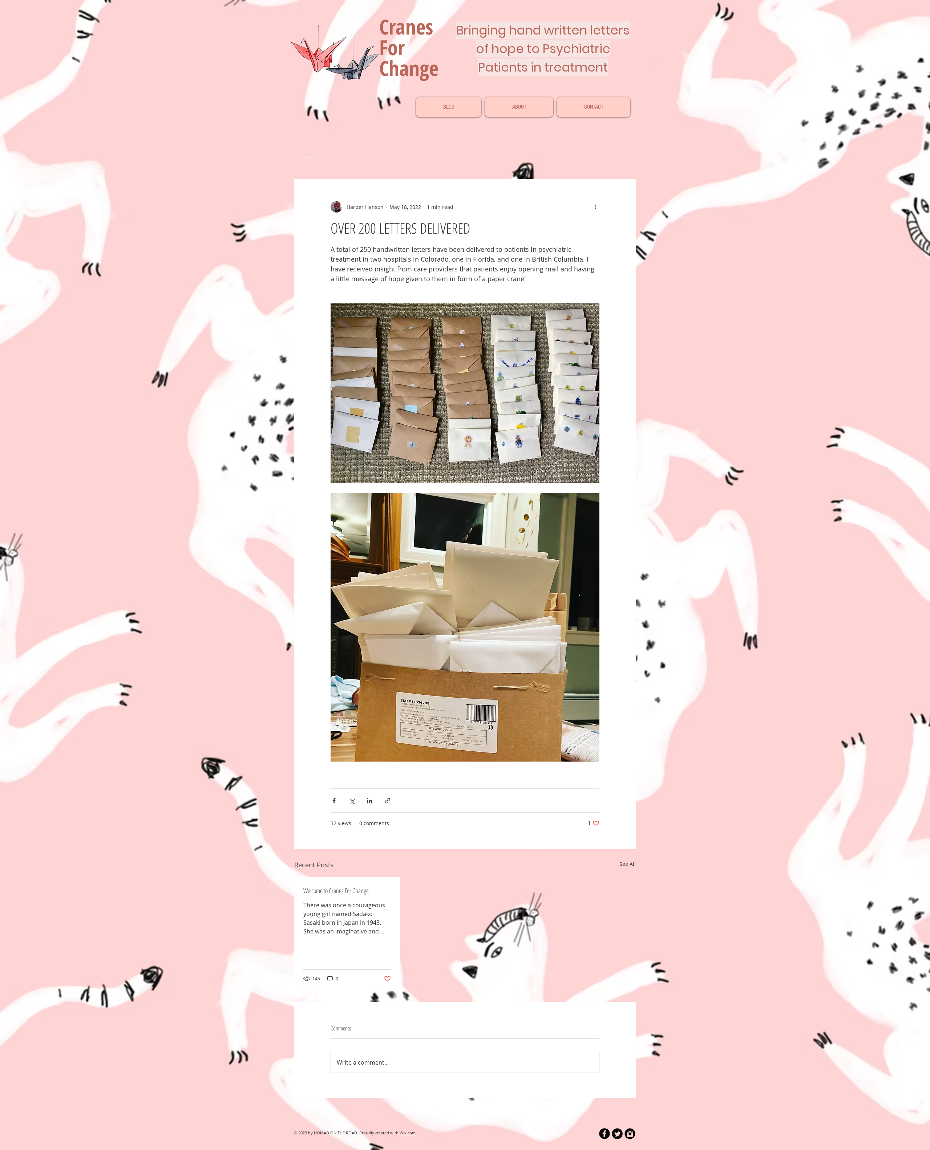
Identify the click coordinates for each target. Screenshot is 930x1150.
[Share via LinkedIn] (369, 800)
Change (408, 68)
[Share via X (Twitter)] (351, 800)
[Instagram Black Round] (629, 1133)
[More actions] (595, 206)
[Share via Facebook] (334, 800)
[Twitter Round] (617, 1133)
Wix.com (408, 1132)
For (392, 47)
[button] (626, 157)
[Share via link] (387, 800)
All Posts (303, 157)
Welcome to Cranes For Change (336, 890)
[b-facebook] (604, 1133)
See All (627, 863)
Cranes (411, 26)
